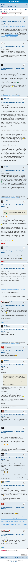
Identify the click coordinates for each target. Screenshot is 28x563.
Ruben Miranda (6, 360)
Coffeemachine (7, 481)
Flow (5, 17)
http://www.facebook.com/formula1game (9, 36)
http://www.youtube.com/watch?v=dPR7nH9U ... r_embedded (14, 524)
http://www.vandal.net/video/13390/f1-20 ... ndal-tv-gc (12, 521)
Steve (6, 410)
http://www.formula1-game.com (11, 34)
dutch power (6, 166)
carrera (6, 453)
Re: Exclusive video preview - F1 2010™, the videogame (12, 47)
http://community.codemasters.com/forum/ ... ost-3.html (13, 289)
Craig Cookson (6, 98)
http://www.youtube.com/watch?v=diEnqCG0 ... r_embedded (14, 518)
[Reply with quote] (24, 18)
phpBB (10, 560)
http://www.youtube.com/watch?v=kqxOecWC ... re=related (10, 95)
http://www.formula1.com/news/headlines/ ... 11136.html (13, 26)
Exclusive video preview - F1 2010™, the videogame (13, 10)
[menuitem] (3, 4)
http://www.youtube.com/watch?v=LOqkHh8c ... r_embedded (14, 516)
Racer (6, 346)
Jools (2, 264)
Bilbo (12, 301)
